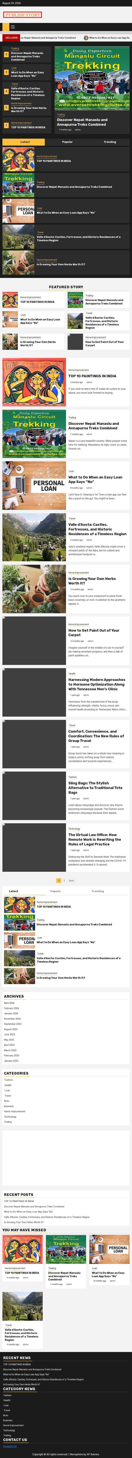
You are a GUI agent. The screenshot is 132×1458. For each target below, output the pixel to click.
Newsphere (76, 1454)
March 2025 (10, 1050)
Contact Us (10, 1446)
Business (9, 1106)
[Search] (127, 27)
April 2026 (9, 1003)
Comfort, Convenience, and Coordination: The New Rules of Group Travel (96, 736)
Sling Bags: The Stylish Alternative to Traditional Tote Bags (95, 788)
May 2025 (9, 1039)
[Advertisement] (30, 1156)
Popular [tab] (67, 141)
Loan (14, 68)
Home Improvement (21, 103)
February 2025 (11, 1055)
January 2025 (11, 1060)
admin (78, 130)
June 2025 (9, 1034)
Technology (74, 828)
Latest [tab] (25, 141)
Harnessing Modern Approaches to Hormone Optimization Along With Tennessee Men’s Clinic (96, 684)
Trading (15, 48)
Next (71, 880)
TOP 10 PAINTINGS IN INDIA (28, 127)
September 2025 (12, 1024)
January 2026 (11, 1013)
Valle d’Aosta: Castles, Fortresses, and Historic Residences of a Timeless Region (28, 93)
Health (71, 673)
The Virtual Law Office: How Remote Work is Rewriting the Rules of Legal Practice (94, 839)
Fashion (72, 777)
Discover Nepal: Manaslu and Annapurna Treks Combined (27, 56)
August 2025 (10, 1029)
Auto (6, 1100)
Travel (14, 84)
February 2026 (11, 1008)
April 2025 (9, 1045)
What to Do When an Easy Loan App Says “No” (88, 37)
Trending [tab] (109, 141)
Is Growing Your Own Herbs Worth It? (61, 264)
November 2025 (12, 1018)
